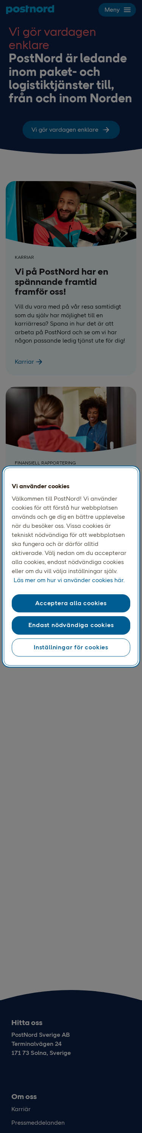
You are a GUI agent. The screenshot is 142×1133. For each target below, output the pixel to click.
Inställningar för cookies (71, 647)
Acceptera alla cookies (71, 603)
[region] (70, 566)
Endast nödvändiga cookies (71, 625)
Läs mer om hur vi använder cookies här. (69, 580)
